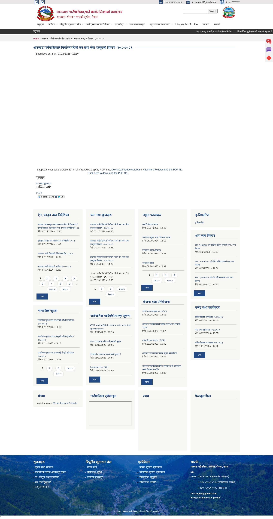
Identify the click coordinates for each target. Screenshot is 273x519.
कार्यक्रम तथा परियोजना (98, 24)
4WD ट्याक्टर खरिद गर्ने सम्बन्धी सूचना (105, 341)
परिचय (52, 24)
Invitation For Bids (99, 367)
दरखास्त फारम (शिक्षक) (151, 250)
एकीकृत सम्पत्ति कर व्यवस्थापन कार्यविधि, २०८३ (56, 240)
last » (65, 289)
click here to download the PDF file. (163, 169)
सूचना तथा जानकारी (160, 24)
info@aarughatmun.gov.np (205, 497)
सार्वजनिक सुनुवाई (148, 477)
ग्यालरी (206, 24)
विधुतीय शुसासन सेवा (70, 24)
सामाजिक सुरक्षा (94, 472)
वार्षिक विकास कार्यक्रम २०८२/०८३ (209, 342)
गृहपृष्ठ (40, 24)
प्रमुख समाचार (42, 486)
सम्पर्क (217, 24)
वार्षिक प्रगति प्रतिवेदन (151, 467)
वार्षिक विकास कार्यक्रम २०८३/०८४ (209, 317)
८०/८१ (39, 193)
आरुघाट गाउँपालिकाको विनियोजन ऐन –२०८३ (55, 253)
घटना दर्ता (92, 467)
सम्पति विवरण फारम (150, 224)
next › (52, 289)
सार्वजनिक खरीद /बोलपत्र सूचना (50, 472)
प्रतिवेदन (119, 24)
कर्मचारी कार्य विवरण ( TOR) (154, 340)
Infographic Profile (186, 24)
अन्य (42, 296)
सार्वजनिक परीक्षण (148, 482)
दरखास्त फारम (148, 263)
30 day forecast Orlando (65, 403)
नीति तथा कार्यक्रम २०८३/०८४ (154, 311)
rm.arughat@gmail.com (203, 493)
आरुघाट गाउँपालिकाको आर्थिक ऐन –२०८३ (54, 266)
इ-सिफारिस (199, 222)
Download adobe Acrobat (125, 169)
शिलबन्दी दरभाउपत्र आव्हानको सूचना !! (105, 354)
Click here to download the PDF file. (108, 173)
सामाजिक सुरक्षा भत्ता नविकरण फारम (156, 237)
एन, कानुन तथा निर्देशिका (47, 477)
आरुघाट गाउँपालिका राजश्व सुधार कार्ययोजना (159, 353)
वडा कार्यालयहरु (137, 24)
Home (36, 38)
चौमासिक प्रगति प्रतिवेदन (152, 472)
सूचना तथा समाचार (44, 467)
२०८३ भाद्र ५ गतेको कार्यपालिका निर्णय (205, 31)
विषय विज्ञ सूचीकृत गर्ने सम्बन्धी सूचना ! (245, 31)
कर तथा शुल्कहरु (43, 183)
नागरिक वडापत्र (95, 477)
